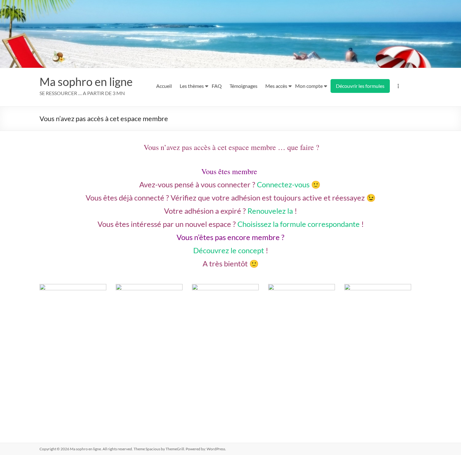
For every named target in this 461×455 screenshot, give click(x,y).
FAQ (217, 86)
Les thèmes (192, 86)
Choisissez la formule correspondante (298, 223)
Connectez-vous (283, 184)
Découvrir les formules (360, 86)
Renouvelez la (270, 210)
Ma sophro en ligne (86, 81)
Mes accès (276, 86)
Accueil (164, 86)
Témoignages (243, 86)
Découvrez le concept (228, 250)
